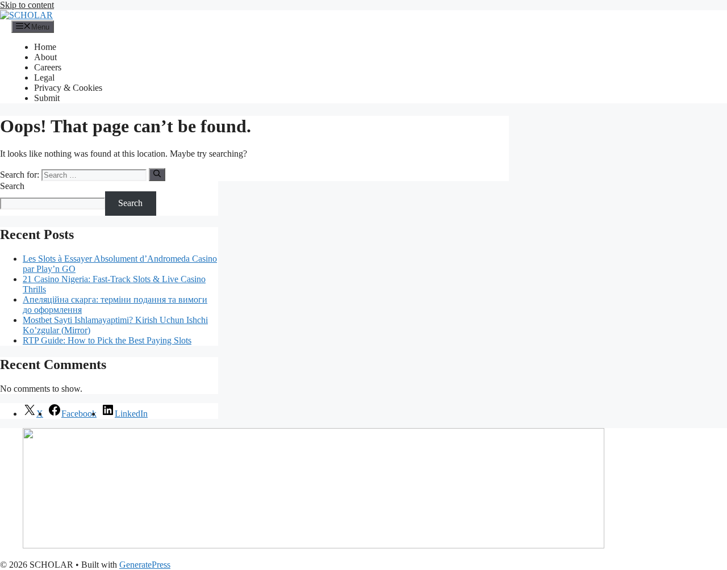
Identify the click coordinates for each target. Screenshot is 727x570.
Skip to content (27, 5)
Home (45, 47)
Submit (47, 98)
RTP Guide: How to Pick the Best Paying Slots (107, 340)
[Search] (157, 174)
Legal (44, 77)
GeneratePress (144, 564)
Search (12, 186)
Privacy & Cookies (68, 88)
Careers (47, 67)
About (45, 57)
